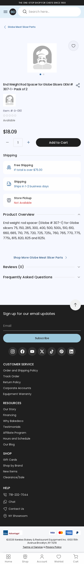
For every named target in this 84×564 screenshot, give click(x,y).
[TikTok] (51, 351)
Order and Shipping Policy (20, 370)
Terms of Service (33, 547)
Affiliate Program (14, 433)
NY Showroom (18, 516)
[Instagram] (12, 351)
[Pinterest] (61, 351)
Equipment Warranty (17, 394)
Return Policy (12, 382)
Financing (9, 415)
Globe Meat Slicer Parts (22, 27)
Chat (12, 502)
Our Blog (9, 444)
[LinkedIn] (71, 351)
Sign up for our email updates (29, 313)
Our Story (9, 409)
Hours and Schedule (16, 439)
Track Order (11, 376)
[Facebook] (22, 351)
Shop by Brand (13, 466)
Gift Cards (10, 460)
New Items (10, 471)
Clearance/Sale (13, 477)
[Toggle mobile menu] (5, 11)
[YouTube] (32, 351)
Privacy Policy (54, 547)
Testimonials (12, 427)
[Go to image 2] (43, 74)
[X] (42, 351)
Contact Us (16, 509)
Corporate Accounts (17, 388)
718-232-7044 (18, 495)
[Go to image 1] (40, 74)
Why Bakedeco (13, 421)
